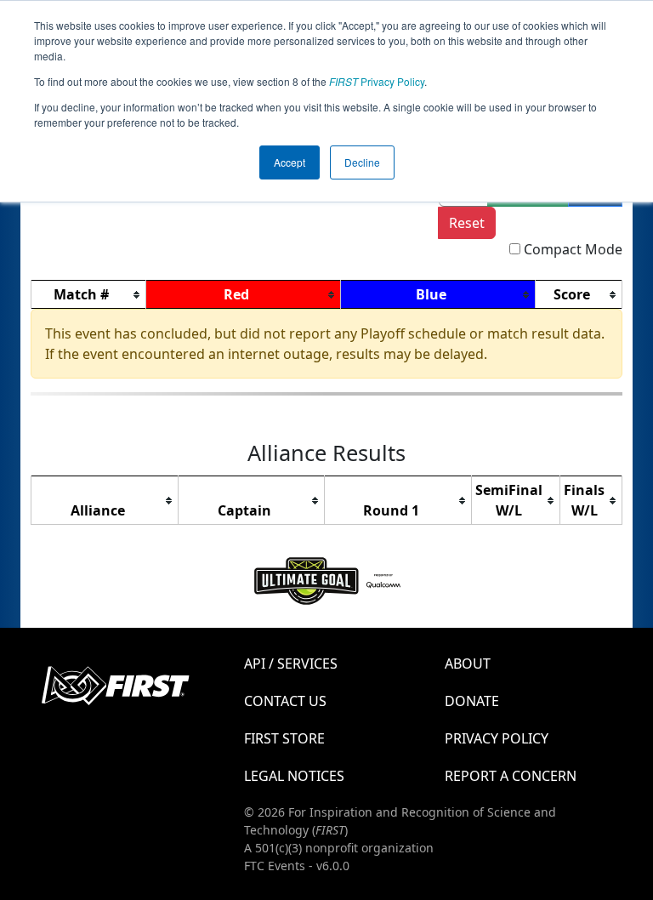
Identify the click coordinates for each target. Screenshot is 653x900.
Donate (472, 701)
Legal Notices (294, 775)
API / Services (291, 663)
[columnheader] (88, 295)
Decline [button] (362, 162)
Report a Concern (510, 775)
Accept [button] (289, 162)
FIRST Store (284, 738)
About (468, 663)
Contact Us (285, 701)
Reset (467, 223)
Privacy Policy (376, 81)
